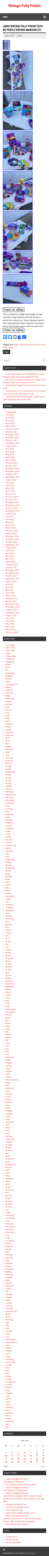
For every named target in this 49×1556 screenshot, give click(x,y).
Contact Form (11, 1537)
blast (7, 752)
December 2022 (12, 536)
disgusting (10, 859)
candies (8, 786)
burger (8, 780)
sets (4, 347)
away (7, 715)
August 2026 (10, 412)
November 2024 (12, 471)
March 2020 (10, 629)
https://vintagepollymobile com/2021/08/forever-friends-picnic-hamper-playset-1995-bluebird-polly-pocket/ (22, 1518)
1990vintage (10, 656)
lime (7, 1043)
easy (7, 888)
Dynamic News (29, 1553)
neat (7, 1125)
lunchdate (9, 1057)
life (6, 1040)
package (8, 1145)
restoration (10, 1227)
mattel (8, 1077)
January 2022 (11, 567)
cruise (8, 834)
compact (9, 820)
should (8, 1266)
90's (7, 670)
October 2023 (11, 508)
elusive (8, 893)
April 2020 (10, 627)
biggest (8, 746)
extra (7, 913)
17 (6, 1459)
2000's (8, 665)
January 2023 (11, 533)
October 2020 (11, 610)
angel (7, 696)
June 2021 (9, 587)
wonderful (10, 1421)
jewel (7, 1018)
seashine (9, 1246)
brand (8, 769)
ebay (7, 890)
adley (7, 682)
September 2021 (12, 579)
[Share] (19, 337)
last (7, 1032)
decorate (9, 851)
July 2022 (9, 550)
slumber (9, 1277)
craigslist (9, 828)
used (7, 1368)
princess (9, 1201)
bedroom (9, 735)
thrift (7, 1317)
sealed (8, 1243)
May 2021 (9, 590)
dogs (7, 874)
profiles (8, 1204)
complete (9, 823)
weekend (9, 1413)
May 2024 (9, 488)
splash (8, 1289)
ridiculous (9, 1232)
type (7, 1345)
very (7, 1371)
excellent (9, 907)
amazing (9, 690)
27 (24, 1462)
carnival (8, 789)
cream (8, 831)
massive (8, 1071)
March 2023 (10, 528)
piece (7, 1173)
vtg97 (7, 1404)
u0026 (8, 1348)
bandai (8, 730)
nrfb (7, 1130)
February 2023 (11, 531)
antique (8, 701)
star (7, 1291)
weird (7, 1416)
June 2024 (9, 485)
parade (8, 1147)
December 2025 (12, 435)
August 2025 (10, 446)
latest (7, 1034)
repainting (10, 1218)
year (7, 1427)
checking (9, 797)
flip (7, 947)
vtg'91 (8, 1399)
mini (7, 1085)
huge (7, 1006)
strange (8, 1297)
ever (7, 902)
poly (7, 1193)
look (7, 1051)
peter (7, 1170)
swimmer (9, 1308)
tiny (7, 1328)
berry (7, 741)
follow (8, 953)
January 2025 (11, 466)
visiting (8, 1385)
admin (19, 35)
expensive (9, 910)
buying (8, 783)
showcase (9, 1269)
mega (7, 1082)
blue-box (9, 758)
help (7, 1001)
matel (7, 1074)
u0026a (8, 1351)
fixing (7, 941)
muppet (8, 1111)
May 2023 (9, 522)
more (7, 1105)
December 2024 (12, 468)
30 (43, 1462)
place (7, 1176)
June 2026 (9, 418)
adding (8, 679)
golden (8, 978)
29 (37, 1462)
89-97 (7, 667)
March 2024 (10, 494)
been (7, 738)
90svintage (10, 673)
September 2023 (12, 511)
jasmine (8, 1015)
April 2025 (10, 457)
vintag (8, 1376)
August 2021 (10, 581)
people (30, 344)
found (8, 961)
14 (31, 1456)
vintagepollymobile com (15, 1504)
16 (43, 1456)
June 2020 (9, 621)
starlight (9, 1294)
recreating (9, 1215)
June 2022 (9, 553)
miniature (9, 1088)
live (7, 1049)
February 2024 (11, 497)
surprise (9, 1306)
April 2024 (10, 491)
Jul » (43, 1466)
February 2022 (11, 564)
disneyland (10, 868)
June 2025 (9, 452)
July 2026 (9, 415)
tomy (7, 1334)
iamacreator (10, 1009)
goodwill (9, 981)
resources (9, 1224)
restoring (9, 1229)
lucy (7, 1054)
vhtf (7, 1373)
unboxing (9, 1359)
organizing (10, 1139)
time (7, 1325)
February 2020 (11, 632)
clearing (8, 809)
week (7, 1410)
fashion (8, 924)
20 (24, 1459)
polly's (8, 1187)
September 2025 (12, 443)
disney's (8, 865)
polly (43, 344)
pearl (7, 1162)
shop (7, 1260)
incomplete (10, 1012)
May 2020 (9, 624)
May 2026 (9, 420)
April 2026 (10, 423)
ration (8, 1212)
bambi (8, 727)
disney (8, 862)
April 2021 (10, 593)
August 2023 (10, 514)
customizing (10, 845)
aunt (7, 713)
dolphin (8, 876)
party (7, 1156)
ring (7, 1235)
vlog (7, 1390)
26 (18, 1462)
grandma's (10, 984)
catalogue (9, 792)
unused (8, 1365)
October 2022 (11, 542)
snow (7, 1280)
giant (7, 972)
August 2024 (10, 480)
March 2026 (10, 426)
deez (7, 854)
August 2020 (10, 615)
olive (7, 1133)
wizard (8, 1419)
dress (7, 879)
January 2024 (11, 500)
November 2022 (12, 539)
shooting (9, 1258)
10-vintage (10, 645)
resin (7, 1221)
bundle (8, 778)
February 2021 (11, 598)
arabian (8, 704)
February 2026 (11, 429)
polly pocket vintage (14, 1510)
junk (7, 1020)
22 (37, 1459)
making (8, 1066)
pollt (7, 1181)
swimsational (11, 1311)
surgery (8, 1303)
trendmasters (11, 1342)
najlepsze (9, 1122)
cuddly (8, 837)
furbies (8, 970)
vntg (7, 1396)
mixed (8, 1097)
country (8, 826)
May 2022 (9, 556)
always (8, 687)
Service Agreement (13, 1542)
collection (9, 814)
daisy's (8, 848)
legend (8, 1037)
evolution (9, 905)
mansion (22, 344)
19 (18, 1459)
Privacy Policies (12, 1539)
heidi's (8, 995)
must (7, 1119)
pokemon (9, 1179)
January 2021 (11, 601)
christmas (9, 800)
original (8, 1142)
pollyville (9, 1190)
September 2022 (12, 545)
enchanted (9, 896)
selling (8, 1249)
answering (9, 698)
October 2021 (11, 576)
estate (8, 899)
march (8, 1068)
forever (8, 955)
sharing (8, 1255)
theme (8, 1314)
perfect (8, 1167)
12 (18, 1456)
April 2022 (10, 559)
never (7, 1128)
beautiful (9, 732)
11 (12, 1456)
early (7, 882)
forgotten (9, 958)
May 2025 (9, 454)
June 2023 (9, 519)
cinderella (9, 803)
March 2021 (10, 596)
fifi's (7, 927)
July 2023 (9, 516)
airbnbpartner (11, 684)
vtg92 (7, 1402)
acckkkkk (9, 676)
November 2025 (12, 437)
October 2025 (11, 440)
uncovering (10, 1362)
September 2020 (12, 612)
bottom (8, 763)
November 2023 (12, 505)
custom (8, 842)
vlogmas (9, 1393)
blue (7, 755)
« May (5, 1466)
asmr (7, 707)
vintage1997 (10, 1382)
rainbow (9, 1207)
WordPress (16, 1553)
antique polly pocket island (17, 1507)
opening (8, 1136)
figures (8, 930)
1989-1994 (10, 650)
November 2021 (12, 573)
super (7, 1300)
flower (8, 950)
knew (7, 1023)
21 (31, 1459)
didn (7, 857)
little (7, 1046)
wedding (9, 1407)
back (7, 721)
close (7, 811)
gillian (8, 975)
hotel (7, 1003)
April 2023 (10, 525)
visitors (8, 1387)
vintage (10, 347)
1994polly (9, 662)
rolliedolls (9, 1241)
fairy (7, 922)
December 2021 (12, 570)
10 (6, 1456)
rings (7, 1238)
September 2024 (12, 477)
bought (8, 766)
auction (8, 710)
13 (24, 1456)
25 (12, 1462)
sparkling (9, 1286)
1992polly (9, 659)
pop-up (8, 1195)
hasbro (8, 989)
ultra (7, 1354)
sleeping (9, 1275)
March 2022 (10, 562)
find (7, 936)
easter (8, 885)
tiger (7, 1323)
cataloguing (10, 794)
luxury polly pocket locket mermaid (20, 1485)
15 (37, 1456)
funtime (8, 967)
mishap (8, 1094)
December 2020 (12, 604)
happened (9, 986)
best (7, 744)
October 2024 (11, 474)
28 (31, 1462)
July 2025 (9, 449)
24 (6, 1462)
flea (7, 944)
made (7, 1060)
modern (8, 1102)
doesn (8, 871)
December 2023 (12, 502)
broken (8, 775)
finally (8, 933)
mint (7, 1091)
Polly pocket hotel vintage (16, 1524)
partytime (9, 1159)
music (8, 1116)
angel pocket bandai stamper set (19, 1513)
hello (7, 998)
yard (7, 1424)
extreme (8, 916)
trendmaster (10, 1339)
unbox (8, 1356)
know (7, 1026)
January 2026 (11, 432)
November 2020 (12, 607)
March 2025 (10, 460)
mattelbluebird (12, 1080)
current (8, 840)
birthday (9, 749)
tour (7, 1337)
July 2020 (9, 618)
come (7, 817)
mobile (8, 1099)
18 (12, 1459)
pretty (8, 1198)
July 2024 (9, 483)
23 (43, 1459)
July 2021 (9, 584)
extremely (9, 919)
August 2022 (10, 548)
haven (7, 992)
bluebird (9, 761)
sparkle (8, 1283)
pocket (37, 344)
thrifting (9, 1320)
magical (8, 1063)
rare (7, 1210)
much (7, 1108)
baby (7, 718)
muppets (9, 1114)
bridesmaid (10, 772)
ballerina (9, 724)
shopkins (9, 1263)
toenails (8, 1331)
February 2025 (11, 463)
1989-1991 (10, 648)
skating (8, 1272)
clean (7, 806)
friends (8, 964)
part (7, 1153)
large (16, 344)
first (7, 938)
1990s (8, 653)
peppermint (10, 1164)
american (9, 693)
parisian (8, 1150)
